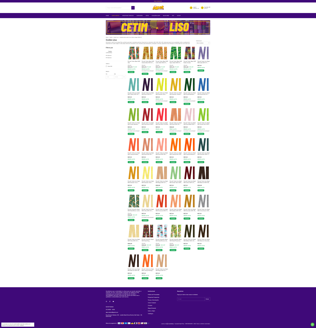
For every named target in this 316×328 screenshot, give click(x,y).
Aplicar (124, 77)
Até (115, 74)
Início (107, 37)
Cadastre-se (196, 8)
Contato (150, 305)
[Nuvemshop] (167, 324)
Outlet (179, 15)
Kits (173, 15)
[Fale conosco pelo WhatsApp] (312, 324)
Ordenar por (199, 40)
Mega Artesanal (152, 308)
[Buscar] (133, 8)
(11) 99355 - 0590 (110, 309)
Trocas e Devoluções (153, 300)
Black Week (166, 15)
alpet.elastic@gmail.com (112, 312)
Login (194, 7)
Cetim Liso (116, 37)
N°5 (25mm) (108, 55)
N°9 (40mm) (108, 57)
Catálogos (150, 313)
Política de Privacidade (153, 294)
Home (107, 15)
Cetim (147, 15)
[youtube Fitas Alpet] (113, 301)
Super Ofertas (115, 15)
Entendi (22, 325)
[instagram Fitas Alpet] (106, 301)
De (106, 74)
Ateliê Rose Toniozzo (128, 15)
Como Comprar (152, 302)
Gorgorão (140, 15)
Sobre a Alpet (151, 311)
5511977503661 (109, 307)
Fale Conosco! (158, 1)
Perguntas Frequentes (153, 297)
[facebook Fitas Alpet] (109, 301)
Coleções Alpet (156, 15)
